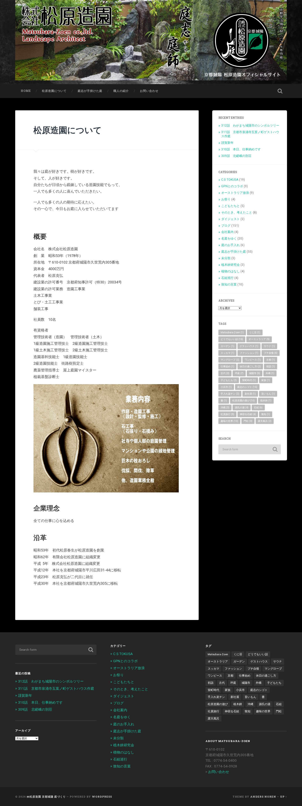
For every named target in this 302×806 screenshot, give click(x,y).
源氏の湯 (241, 407)
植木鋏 (265, 400)
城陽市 (254, 373)
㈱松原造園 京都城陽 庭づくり (46, 796)
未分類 (226, 258)
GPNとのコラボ (232, 186)
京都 (270, 359)
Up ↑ (283, 796)
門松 (248, 421)
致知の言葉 (229, 284)
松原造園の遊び (243, 400)
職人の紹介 (121, 91)
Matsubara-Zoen (232, 332)
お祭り (226, 199)
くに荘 (254, 332)
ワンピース (253, 359)
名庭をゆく (229, 238)
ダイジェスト (230, 219)
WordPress (102, 796)
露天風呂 (264, 421)
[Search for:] (249, 449)
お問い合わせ (149, 91)
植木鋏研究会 (230, 265)
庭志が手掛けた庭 (90, 91)
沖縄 (225, 407)
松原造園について (54, 91)
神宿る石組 (248, 414)
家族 (265, 380)
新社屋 (250, 393)
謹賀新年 (227, 143)
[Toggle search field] (280, 91)
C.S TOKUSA (229, 180)
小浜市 (226, 387)
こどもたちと (230, 206)
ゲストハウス (249, 346)
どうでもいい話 (232, 339)
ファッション (249, 353)
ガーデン (227, 346)
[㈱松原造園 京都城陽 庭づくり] (151, 42)
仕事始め (227, 366)
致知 (265, 414)
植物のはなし (230, 271)
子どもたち (229, 380)
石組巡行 (227, 278)
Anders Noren (263, 796)
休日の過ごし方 (250, 366)
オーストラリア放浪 (235, 193)
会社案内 (227, 232)
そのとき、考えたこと (236, 212)
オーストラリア (259, 339)
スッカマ (227, 353)
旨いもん (268, 393)
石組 (258, 407)
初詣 (270, 366)
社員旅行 (227, 414)
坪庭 (239, 373)
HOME (26, 91)
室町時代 (249, 380)
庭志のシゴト (247, 387)
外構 (270, 373)
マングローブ (230, 359)
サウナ (269, 346)
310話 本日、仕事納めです (241, 149)
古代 (225, 373)
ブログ (226, 225)
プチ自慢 (270, 353)
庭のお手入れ (230, 245)
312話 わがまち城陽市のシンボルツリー (250, 125)
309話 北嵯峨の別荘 (236, 156)
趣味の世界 (229, 421)
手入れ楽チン (230, 393)
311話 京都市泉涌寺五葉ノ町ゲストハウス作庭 (56, 688)
